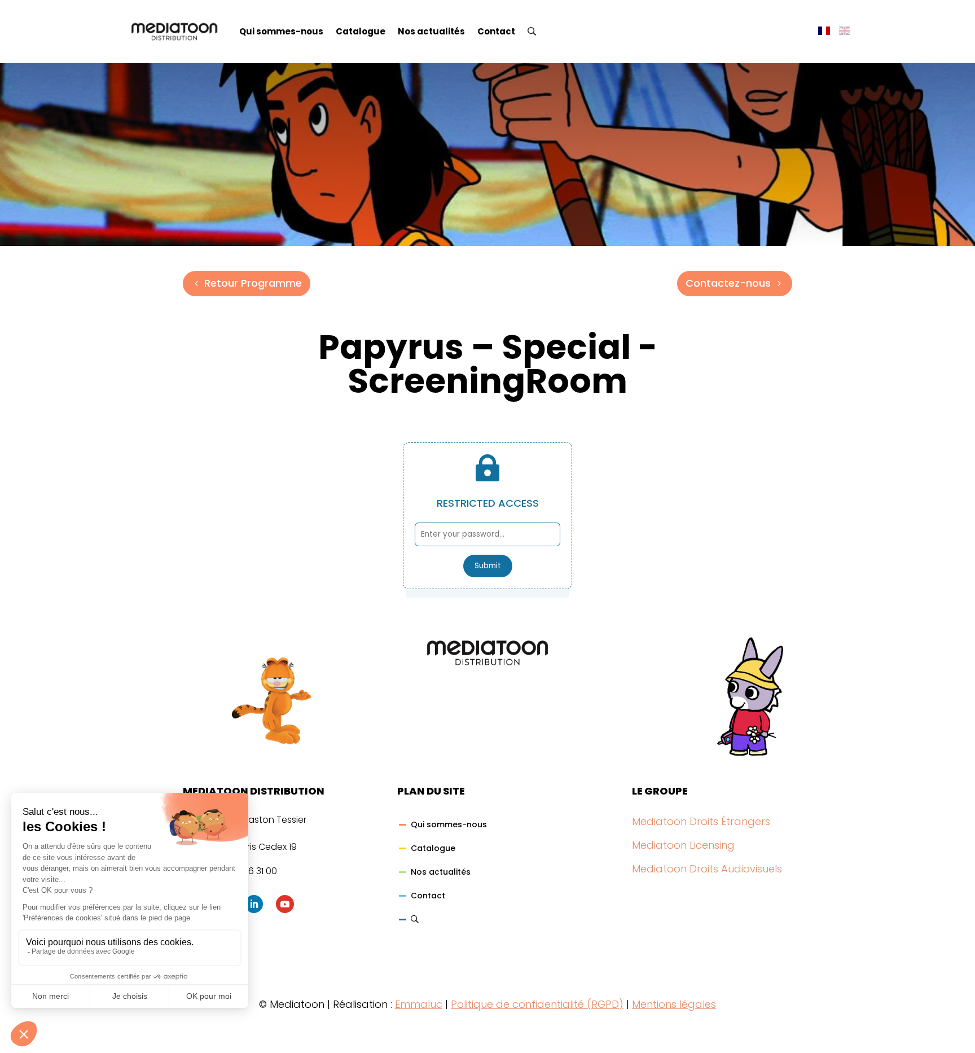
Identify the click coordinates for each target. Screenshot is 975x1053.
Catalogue (360, 31)
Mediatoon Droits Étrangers (701, 821)
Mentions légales (674, 1004)
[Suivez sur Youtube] (285, 904)
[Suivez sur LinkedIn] (254, 904)
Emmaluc (418, 1004)
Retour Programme (253, 283)
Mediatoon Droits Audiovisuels (707, 869)
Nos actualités (431, 31)
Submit (488, 565)
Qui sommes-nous (281, 31)
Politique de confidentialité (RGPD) (537, 1004)
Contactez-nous (728, 283)
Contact (496, 31)
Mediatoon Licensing (683, 845)
